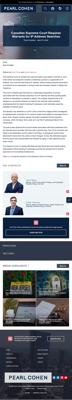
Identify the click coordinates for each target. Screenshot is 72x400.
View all (63, 166)
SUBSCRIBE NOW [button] (36, 232)
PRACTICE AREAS (43, 350)
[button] (69, 200)
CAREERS (40, 358)
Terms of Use (30, 388)
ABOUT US (9, 354)
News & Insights (8, 65)
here (9, 156)
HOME (8, 350)
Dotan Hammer (30, 72)
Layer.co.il (43, 393)
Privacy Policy (41, 388)
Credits (27, 393)
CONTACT (40, 362)
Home (5, 62)
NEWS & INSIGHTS (43, 354)
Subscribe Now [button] (55, 339)
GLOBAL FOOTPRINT (12, 366)
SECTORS (9, 362)
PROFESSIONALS (11, 358)
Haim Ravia (16, 72)
